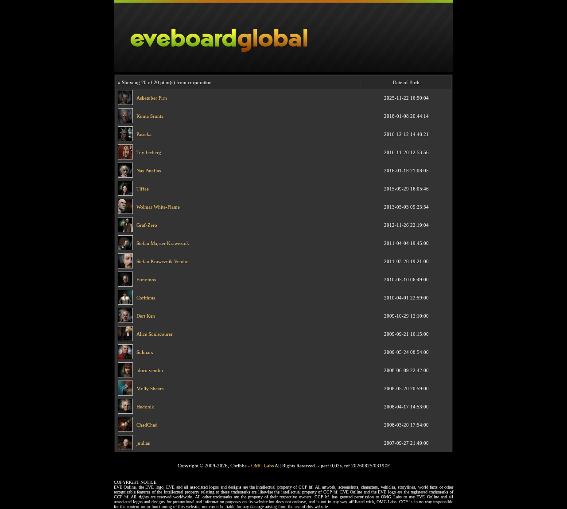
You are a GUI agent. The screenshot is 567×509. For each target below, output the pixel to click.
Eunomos (146, 279)
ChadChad (147, 424)
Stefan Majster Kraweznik (162, 243)
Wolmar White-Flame (158, 207)
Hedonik (145, 406)
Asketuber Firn (151, 98)
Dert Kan (145, 316)
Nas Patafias (148, 170)
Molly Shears (149, 388)
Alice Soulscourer (154, 334)
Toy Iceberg (148, 152)
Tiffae (142, 188)
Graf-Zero (146, 225)
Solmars (144, 352)
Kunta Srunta (149, 116)
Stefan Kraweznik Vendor (162, 261)
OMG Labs (262, 465)
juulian (143, 443)
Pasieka (143, 134)
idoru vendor (149, 370)
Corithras (145, 297)
